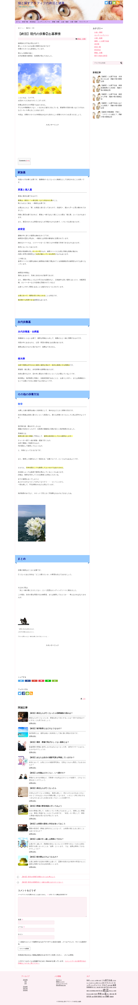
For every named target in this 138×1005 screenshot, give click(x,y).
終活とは (111, 990)
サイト (20, 934)
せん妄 (91, 982)
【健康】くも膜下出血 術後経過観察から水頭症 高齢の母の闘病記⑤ (111, 88)
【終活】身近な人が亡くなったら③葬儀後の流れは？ (51, 713)
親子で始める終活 (100, 56)
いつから (92, 980)
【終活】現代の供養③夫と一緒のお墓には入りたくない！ (42, 882)
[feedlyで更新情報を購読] (114, 2)
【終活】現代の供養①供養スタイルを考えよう (38, 877)
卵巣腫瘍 (89, 987)
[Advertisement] (52, 140)
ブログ (104, 985)
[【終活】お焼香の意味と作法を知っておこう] (23, 827)
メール (21, 927)
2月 (25, 983)
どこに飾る (95, 982)
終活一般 (25, 22)
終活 (106, 990)
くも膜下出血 (106, 980)
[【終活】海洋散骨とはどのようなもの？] (23, 732)
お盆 (100, 980)
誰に (108, 994)
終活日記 (33, 22)
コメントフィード (61, 983)
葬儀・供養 (55, 22)
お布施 (96, 980)
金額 (93, 996)
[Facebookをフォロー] (110, 2)
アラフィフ (109, 983)
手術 (107, 987)
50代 (88, 980)
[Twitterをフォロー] (106, 2)
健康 (114, 985)
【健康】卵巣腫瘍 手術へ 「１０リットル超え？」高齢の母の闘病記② (111, 114)
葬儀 (99, 994)
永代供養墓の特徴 (93, 990)
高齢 (107, 996)
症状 (101, 990)
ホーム (18, 22)
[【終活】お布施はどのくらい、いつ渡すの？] (23, 777)
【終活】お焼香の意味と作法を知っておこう (47, 824)
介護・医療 (73, 22)
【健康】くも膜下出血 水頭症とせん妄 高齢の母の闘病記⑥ (111, 79)
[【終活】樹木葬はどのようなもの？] (23, 861)
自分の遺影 (91, 994)
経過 (115, 990)
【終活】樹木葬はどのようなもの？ (43, 857)
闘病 (95, 996)
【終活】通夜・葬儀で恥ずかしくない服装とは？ (49, 742)
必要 (104, 987)
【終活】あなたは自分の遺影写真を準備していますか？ (52, 757)
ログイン (59, 980)
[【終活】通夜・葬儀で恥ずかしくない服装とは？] (23, 746)
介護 (108, 985)
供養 (111, 985)
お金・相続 (64, 22)
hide (27, 160)
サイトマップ (83, 22)
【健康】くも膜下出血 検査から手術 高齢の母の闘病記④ (111, 96)
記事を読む (32, 723)
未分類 (96, 44)
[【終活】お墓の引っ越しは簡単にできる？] (23, 843)
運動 (111, 994)
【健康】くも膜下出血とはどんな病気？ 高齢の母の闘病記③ (111, 105)
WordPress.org (61, 985)
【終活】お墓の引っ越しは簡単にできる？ (46, 839)
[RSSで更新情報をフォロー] (118, 2)
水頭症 (110, 987)
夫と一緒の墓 (97, 987)
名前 (20, 919)
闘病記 (100, 996)
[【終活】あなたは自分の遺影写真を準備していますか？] (23, 761)
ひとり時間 (101, 982)
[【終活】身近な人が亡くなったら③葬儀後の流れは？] (23, 717)
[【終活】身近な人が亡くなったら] (23, 792)
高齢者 (112, 996)
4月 (25, 981)
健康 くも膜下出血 (101, 41)
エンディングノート (44, 22)
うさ (84, 699)
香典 (104, 996)
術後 (103, 994)
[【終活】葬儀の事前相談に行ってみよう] (23, 810)
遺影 (113, 994)
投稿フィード (60, 981)
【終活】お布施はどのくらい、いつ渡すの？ (47, 773)
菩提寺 (95, 994)
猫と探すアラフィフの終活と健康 (41, 3)
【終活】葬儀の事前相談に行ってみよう (45, 806)
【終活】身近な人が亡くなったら (42, 788)
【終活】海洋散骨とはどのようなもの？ (45, 728)
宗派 (102, 987)
